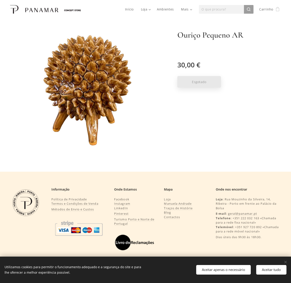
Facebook (121, 199)
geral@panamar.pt (242, 214)
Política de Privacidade (69, 199)
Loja (167, 199)
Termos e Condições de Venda (74, 203)
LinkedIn (121, 208)
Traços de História (178, 208)
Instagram (122, 203)
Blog (167, 212)
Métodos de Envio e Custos (72, 209)
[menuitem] (130, 9)
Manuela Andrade (178, 203)
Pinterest (121, 214)
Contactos (172, 217)
